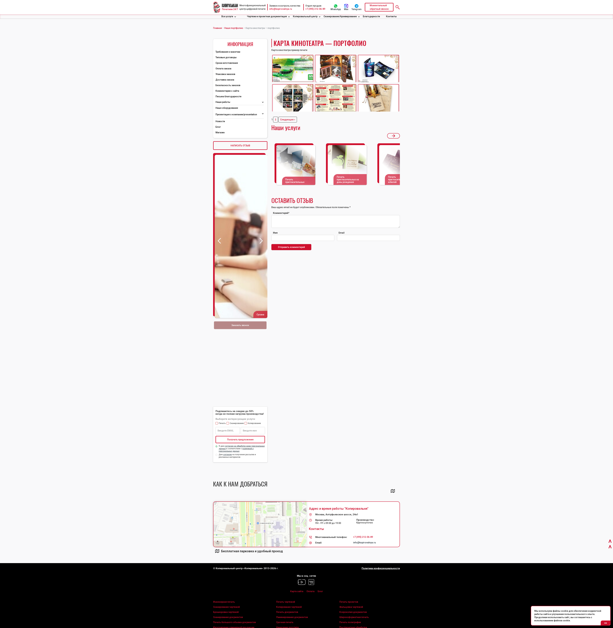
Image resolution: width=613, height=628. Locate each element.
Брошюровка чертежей (226, 612)
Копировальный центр (305, 16)
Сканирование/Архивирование (340, 16)
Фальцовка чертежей (351, 607)
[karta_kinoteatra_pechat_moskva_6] (292, 68)
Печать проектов (348, 602)
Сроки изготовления (227, 63)
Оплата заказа (223, 68)
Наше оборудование (227, 108)
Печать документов (287, 612)
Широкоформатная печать (354, 617)
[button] (228, 16)
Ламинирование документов (292, 617)
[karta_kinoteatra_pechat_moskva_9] (292, 98)
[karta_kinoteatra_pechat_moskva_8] (378, 68)
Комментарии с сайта (227, 91)
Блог (218, 127)
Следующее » (287, 119)
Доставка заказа (225, 79)
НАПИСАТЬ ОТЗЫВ (240, 145)
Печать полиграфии (350, 622)
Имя (275, 232)
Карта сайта (296, 591)
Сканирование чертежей (226, 607)
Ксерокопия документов (353, 612)
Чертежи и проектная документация (267, 16)
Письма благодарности (228, 96)
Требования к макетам (228, 52)
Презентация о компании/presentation (236, 114)
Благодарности (371, 16)
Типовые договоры (226, 57)
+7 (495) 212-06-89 (315, 9)
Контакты (391, 16)
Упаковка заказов (225, 74)
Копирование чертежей (289, 607)
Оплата (310, 591)
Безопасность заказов (228, 85)
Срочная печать (284, 622)
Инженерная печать (224, 602)
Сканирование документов (228, 617)
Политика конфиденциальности (381, 568)
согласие (227, 454)
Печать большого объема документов (234, 622)
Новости (220, 121)
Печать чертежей (285, 602)
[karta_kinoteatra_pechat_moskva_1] (378, 98)
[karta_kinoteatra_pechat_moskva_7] (335, 68)
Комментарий (281, 213)
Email (341, 232)
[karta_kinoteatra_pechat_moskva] (335, 98)
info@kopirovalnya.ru (280, 9)
